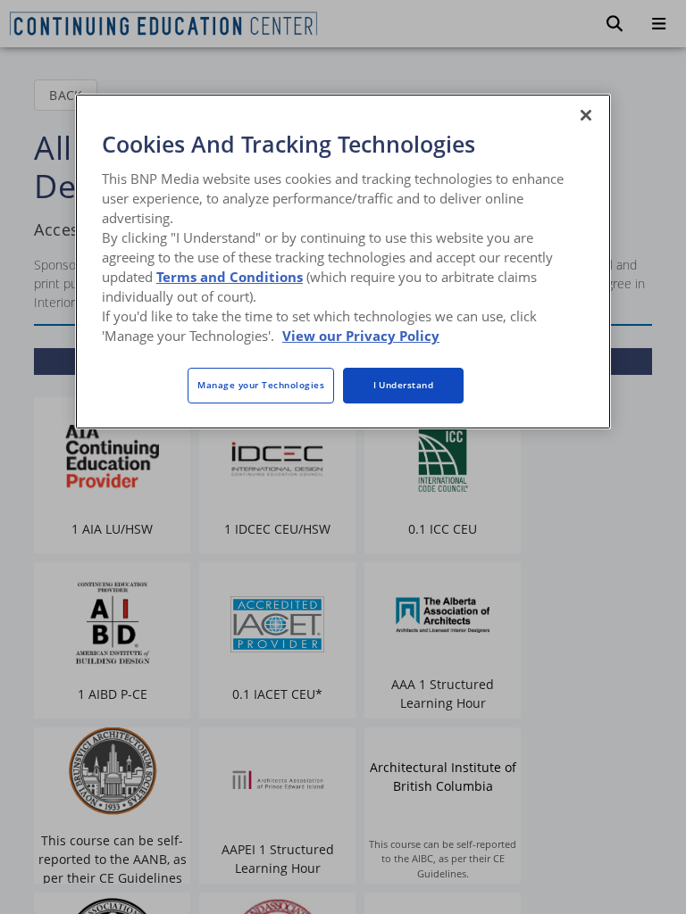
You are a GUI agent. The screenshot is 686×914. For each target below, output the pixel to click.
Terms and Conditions (229, 277)
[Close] (586, 115)
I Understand (403, 384)
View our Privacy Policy (360, 336)
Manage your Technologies (260, 384)
